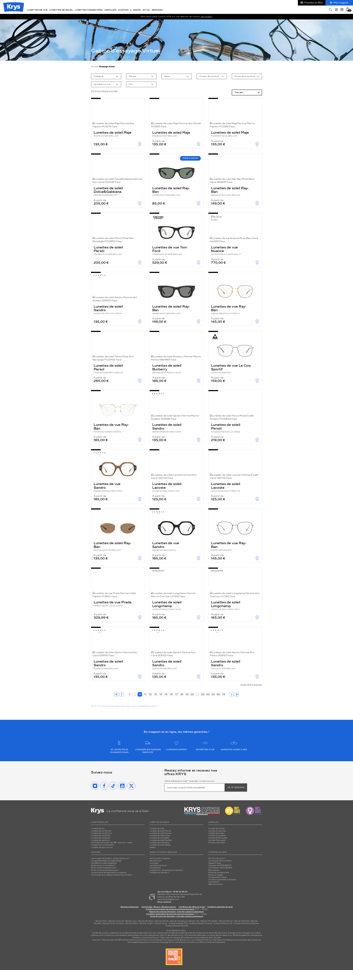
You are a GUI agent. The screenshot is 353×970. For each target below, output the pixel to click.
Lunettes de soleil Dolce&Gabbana (108, 191)
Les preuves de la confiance (219, 861)
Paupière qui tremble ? (159, 873)
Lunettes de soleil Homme (160, 833)
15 (166, 694)
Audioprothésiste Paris (178, 923)
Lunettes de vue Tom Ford (169, 250)
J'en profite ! (206, 16)
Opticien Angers (146, 923)
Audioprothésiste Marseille (176, 926)
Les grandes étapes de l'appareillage (106, 861)
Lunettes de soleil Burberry (166, 368)
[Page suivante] (231, 694)
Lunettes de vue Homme (101, 833)
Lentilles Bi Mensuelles (217, 838)
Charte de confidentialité (218, 873)
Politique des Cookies (217, 877)
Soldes (152, 847)
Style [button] (146, 10)
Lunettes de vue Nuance (226, 250)
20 (192, 694)
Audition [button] (123, 10)
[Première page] (116, 694)
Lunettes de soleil (157, 828)
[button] (347, 9)
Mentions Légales (215, 875)
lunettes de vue (115, 933)
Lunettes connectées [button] (88, 10)
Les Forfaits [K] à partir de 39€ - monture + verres (111, 843)
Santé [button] (137, 10)
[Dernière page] (236, 694)
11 (145, 694)
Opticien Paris (101, 921)
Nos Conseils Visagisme (160, 858)
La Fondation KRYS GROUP (220, 868)
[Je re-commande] (342, 9)
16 (171, 694)
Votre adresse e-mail (189, 781)
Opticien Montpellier (209, 921)
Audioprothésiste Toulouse (200, 923)
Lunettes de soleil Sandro (108, 309)
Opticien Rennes (226, 921)
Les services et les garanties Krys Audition (109, 873)
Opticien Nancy (161, 923)
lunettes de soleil (129, 933)
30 (202, 694)
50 (213, 694)
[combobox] (106, 76)
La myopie (154, 863)
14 (161, 694)
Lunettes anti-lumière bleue (102, 845)
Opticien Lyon (131, 921)
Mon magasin (340, 2)
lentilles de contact (100, 933)
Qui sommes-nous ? (216, 858)
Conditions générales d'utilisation (222, 880)
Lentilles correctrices (217, 831)
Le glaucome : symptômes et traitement (166, 870)
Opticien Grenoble (241, 921)
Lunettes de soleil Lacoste (166, 487)
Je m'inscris (236, 787)
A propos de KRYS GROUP (220, 865)
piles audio (143, 933)
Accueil (94, 67)
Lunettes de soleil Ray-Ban (171, 191)
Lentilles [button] (110, 10)
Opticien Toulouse (116, 921)
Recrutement (214, 870)
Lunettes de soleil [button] (61, 10)
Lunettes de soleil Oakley (160, 845)
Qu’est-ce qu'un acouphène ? (103, 865)
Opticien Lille (193, 921)
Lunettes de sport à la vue (102, 847)
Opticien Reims (131, 923)
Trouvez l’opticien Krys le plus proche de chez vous (169, 940)
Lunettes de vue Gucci (100, 840)
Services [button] (157, 10)
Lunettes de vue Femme (101, 831)
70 (223, 694)
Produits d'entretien (216, 843)
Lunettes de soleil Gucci (159, 843)
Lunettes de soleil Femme (160, 831)
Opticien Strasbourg (178, 921)
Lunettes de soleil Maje (113, 133)
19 (187, 694)
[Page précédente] (121, 694)
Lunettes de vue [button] (37, 10)
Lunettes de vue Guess (100, 838)
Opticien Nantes (162, 921)
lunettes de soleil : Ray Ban (210, 937)
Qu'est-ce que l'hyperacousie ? (104, 868)
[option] (106, 76)
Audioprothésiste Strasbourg (245, 923)
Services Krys (155, 861)
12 (150, 694)
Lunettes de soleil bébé (159, 838)
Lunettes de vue (97, 828)
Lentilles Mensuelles (216, 840)
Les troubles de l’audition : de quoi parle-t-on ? (110, 858)
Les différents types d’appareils (104, 863)
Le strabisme (155, 868)
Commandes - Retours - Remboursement (158, 907)
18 (181, 694)
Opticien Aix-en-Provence (113, 923)
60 (218, 694)
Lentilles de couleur (216, 833)
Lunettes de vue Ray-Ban (228, 309)
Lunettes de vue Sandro (108, 487)
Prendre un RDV (313, 2)
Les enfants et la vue (158, 865)
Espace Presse (214, 863)
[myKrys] (336, 9)
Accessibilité (213, 882)
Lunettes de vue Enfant (100, 836)
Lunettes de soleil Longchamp (166, 605)
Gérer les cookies (215, 884)
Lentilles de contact (216, 828)
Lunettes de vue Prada (112, 603)
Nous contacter (164, 902)
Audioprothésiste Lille (223, 923)
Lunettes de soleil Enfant (160, 836)
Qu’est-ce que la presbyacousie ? (104, 870)
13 (155, 694)
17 (176, 694)
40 (208, 694)
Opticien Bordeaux (146, 921)
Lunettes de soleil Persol (108, 250)
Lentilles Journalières (217, 836)
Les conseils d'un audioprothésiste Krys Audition (111, 875)
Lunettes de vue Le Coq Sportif (231, 368)
